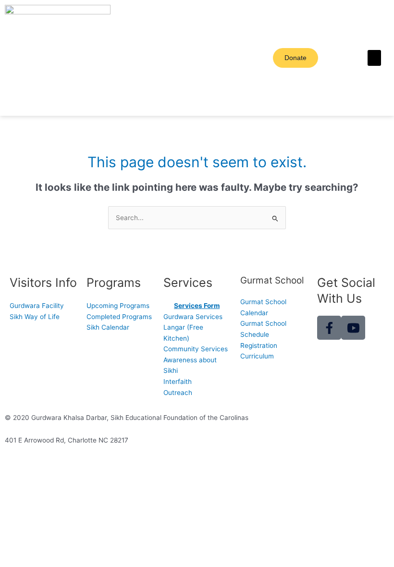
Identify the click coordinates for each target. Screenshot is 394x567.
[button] (374, 58)
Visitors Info (43, 282)
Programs (113, 282)
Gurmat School (272, 280)
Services (187, 282)
